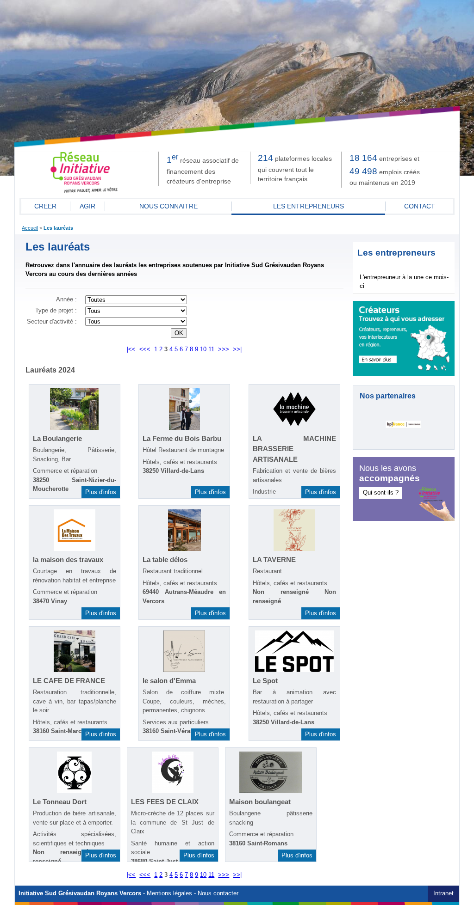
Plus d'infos (100, 492)
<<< (144, 349)
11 (211, 349)
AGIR (87, 206)
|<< (131, 349)
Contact (419, 206)
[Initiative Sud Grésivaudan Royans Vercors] (84, 191)
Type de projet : (56, 310)
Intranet (443, 893)
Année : (66, 299)
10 (203, 349)
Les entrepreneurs (308, 206)
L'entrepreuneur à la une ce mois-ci (404, 281)
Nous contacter (218, 893)
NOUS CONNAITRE (168, 206)
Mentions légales (169, 893)
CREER (45, 206)
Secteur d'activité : (52, 321)
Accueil (30, 228)
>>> (223, 349)
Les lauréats (58, 228)
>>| (237, 349)
